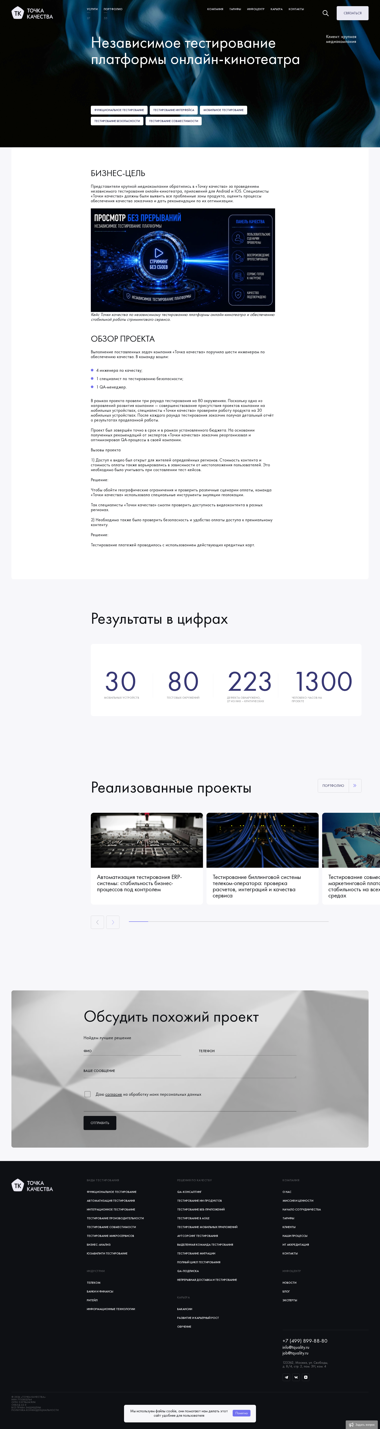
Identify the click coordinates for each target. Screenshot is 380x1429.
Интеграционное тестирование (111, 1209)
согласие (113, 1094)
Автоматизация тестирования (111, 1201)
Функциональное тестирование (112, 1192)
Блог (286, 1291)
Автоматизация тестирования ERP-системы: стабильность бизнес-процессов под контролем (139, 883)
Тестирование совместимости (111, 1227)
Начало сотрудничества (302, 1209)
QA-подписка (188, 1271)
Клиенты (289, 1227)
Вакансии (184, 1309)
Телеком (93, 1283)
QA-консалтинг (189, 1192)
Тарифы (288, 1218)
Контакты (296, 9)
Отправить (100, 1123)
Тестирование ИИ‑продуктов (199, 1201)
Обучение (184, 1327)
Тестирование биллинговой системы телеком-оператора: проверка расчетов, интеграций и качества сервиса (257, 886)
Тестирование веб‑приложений (201, 1209)
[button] (362, 1424)
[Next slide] (112, 922)
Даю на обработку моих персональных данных (148, 1094)
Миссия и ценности (298, 1201)
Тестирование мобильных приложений (207, 1227)
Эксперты (290, 1300)
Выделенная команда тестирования (205, 1245)
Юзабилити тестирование (107, 1253)
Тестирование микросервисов (110, 1236)
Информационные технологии (111, 1309)
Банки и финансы (100, 1291)
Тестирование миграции (196, 1253)
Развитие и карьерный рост (198, 1318)
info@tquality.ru (296, 1347)
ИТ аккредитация (296, 1245)
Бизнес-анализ (99, 1245)
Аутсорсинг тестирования (197, 1236)
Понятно (241, 1413)
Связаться (353, 13)
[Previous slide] (97, 922)
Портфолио (113, 9)
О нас (287, 1192)
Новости (289, 1283)
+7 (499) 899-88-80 (305, 1341)
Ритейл (92, 1300)
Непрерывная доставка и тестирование (207, 1280)
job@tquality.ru (296, 1353)
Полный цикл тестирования (198, 1262)
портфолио (333, 785)
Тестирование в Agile (193, 1218)
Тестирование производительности (115, 1218)
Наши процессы (295, 1236)
